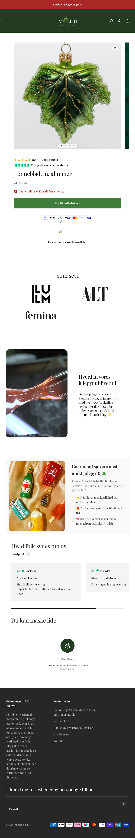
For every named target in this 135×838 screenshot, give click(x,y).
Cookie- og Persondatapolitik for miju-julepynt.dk (74, 712)
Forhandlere (61, 721)
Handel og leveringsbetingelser (73, 727)
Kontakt (58, 741)
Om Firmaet (61, 734)
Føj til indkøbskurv (67, 203)
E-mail (13, 809)
